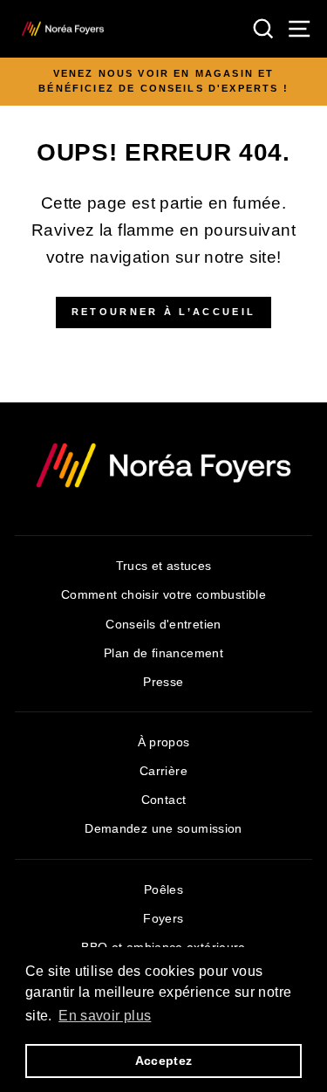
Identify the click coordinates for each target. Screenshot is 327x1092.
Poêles (163, 889)
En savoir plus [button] (104, 1015)
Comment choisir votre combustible (163, 594)
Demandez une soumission (163, 828)
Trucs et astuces (164, 566)
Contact (164, 800)
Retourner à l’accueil (163, 311)
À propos (164, 742)
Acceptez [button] (164, 1061)
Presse (163, 682)
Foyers (163, 918)
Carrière (163, 771)
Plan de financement (163, 653)
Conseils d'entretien (163, 624)
